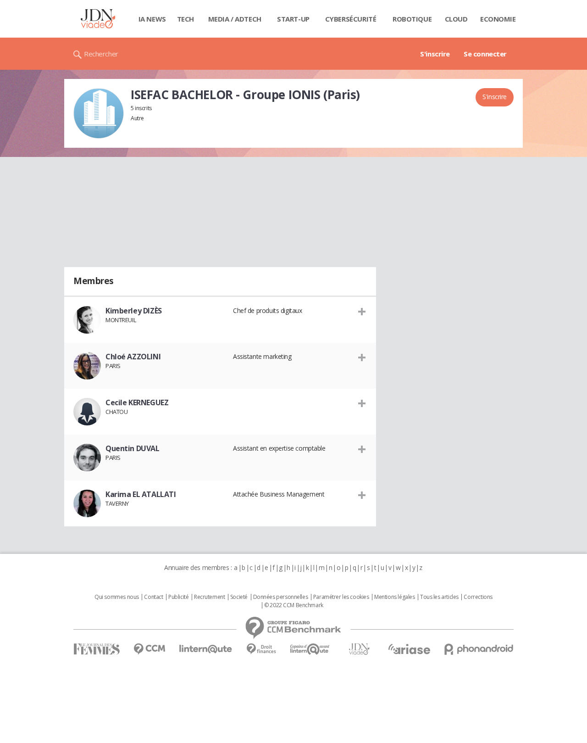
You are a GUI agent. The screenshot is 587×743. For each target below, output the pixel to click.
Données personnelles (280, 597)
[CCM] (149, 649)
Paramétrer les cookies (341, 597)
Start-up (293, 18)
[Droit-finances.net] (261, 649)
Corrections (478, 597)
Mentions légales (394, 597)
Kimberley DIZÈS (133, 311)
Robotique (412, 18)
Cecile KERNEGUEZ (136, 402)
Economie (498, 18)
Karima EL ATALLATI (140, 494)
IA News (152, 18)
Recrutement (209, 597)
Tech (185, 18)
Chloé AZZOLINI (133, 357)
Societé (239, 597)
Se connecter (485, 53)
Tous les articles (439, 597)
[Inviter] (362, 311)
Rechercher (101, 53)
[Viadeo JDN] (359, 649)
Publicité (178, 597)
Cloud (456, 18)
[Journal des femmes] (96, 649)
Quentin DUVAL (132, 448)
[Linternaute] (206, 649)
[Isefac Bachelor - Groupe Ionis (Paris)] (98, 113)
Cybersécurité (351, 18)
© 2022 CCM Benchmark (293, 605)
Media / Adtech (234, 18)
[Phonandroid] (479, 649)
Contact (153, 597)
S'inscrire (435, 53)
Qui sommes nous (116, 597)
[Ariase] (409, 649)
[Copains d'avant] (310, 649)
